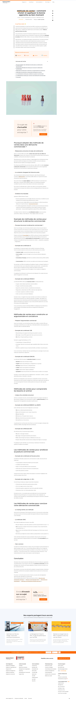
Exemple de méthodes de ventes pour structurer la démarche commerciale (29, 68)
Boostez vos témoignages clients (32, 579)
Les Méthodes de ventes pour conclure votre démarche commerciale (30, 75)
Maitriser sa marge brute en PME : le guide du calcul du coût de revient (60, 635)
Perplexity (45, 55)
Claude (27, 55)
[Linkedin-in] (69, 698)
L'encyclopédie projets (62, 681)
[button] (47, 61)
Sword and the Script (33, 203)
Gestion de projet (22, 663)
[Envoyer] (59, 652)
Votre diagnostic (9, 663)
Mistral (36, 55)
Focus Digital (26, 235)
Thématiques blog (48, 663)
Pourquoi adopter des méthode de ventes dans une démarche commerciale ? (29, 65)
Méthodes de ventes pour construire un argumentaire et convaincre (30, 70)
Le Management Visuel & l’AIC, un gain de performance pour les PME (38, 635)
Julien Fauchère (41, 19)
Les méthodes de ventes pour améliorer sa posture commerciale (30, 73)
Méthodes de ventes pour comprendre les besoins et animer (29, 72)
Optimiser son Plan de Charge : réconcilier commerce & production (13, 635)
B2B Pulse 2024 (22, 176)
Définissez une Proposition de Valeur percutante (31, 581)
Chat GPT (19, 55)
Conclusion (18, 77)
